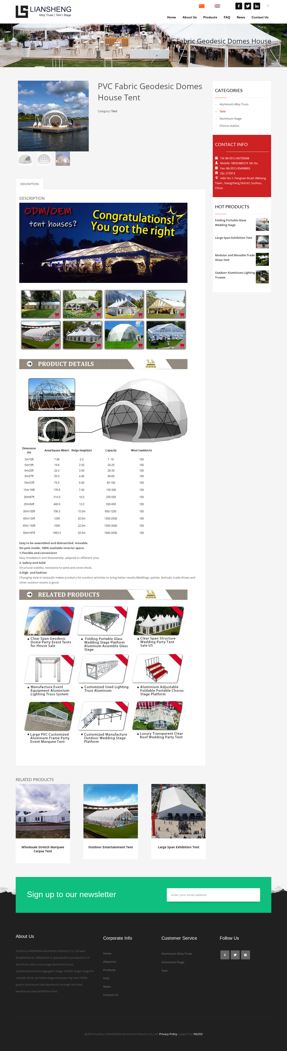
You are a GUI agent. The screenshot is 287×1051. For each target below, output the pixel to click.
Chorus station (229, 126)
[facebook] (238, 6)
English (224, 6)
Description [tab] (29, 184)
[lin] (256, 6)
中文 (207, 6)
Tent (114, 111)
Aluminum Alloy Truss (234, 104)
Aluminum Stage (230, 118)
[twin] (247, 6)
